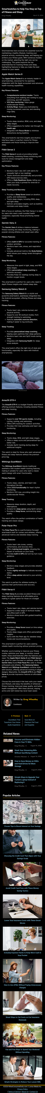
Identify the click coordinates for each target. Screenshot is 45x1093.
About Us (25, 1092)
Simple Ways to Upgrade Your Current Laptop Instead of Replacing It (27, 779)
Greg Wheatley (6, 15)
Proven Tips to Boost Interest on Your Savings (22, 826)
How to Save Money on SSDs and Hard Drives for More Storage (27, 763)
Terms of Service (14, 1092)
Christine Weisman (21, 757)
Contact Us (34, 1092)
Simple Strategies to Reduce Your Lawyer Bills (22, 1082)
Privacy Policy (22, 1089)
